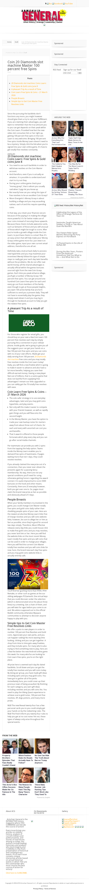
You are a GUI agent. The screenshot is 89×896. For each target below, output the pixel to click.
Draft (16, 42)
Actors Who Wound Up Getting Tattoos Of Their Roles (59, 192)
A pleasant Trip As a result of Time (26, 89)
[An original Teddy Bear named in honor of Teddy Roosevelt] (80, 827)
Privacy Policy (38, 889)
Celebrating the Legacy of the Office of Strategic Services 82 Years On (69, 214)
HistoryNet (78, 205)
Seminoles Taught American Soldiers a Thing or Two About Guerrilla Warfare (69, 224)
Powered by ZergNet (43, 797)
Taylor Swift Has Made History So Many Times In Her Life (75, 141)
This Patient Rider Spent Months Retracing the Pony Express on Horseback (68, 235)
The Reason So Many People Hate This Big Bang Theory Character (25, 790)
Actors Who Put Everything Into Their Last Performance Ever (59, 141)
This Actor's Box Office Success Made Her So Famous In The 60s (9, 790)
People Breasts (17, 98)
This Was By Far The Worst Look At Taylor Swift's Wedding (75, 167)
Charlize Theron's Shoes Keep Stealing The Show (75, 192)
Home (9, 42)
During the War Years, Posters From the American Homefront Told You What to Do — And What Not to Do (69, 254)
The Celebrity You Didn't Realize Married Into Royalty (58, 167)
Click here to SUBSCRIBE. (16, 873)
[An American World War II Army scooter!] (78, 827)
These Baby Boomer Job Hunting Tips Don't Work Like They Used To (41, 790)
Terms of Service (50, 889)
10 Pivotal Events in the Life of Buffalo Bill (69, 244)
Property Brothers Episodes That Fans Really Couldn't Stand (8, 760)
